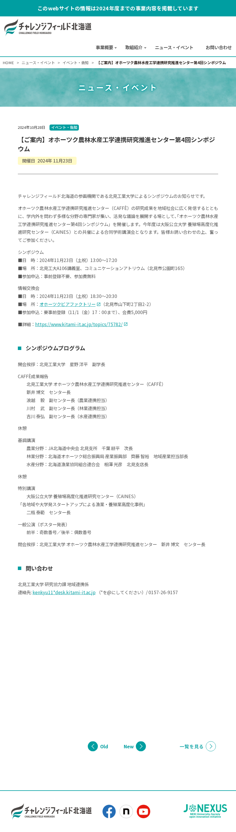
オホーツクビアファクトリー (67, 304)
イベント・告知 (64, 127)
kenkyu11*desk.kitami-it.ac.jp (64, 592)
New (129, 746)
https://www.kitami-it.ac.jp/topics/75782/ (79, 324)
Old (104, 746)
